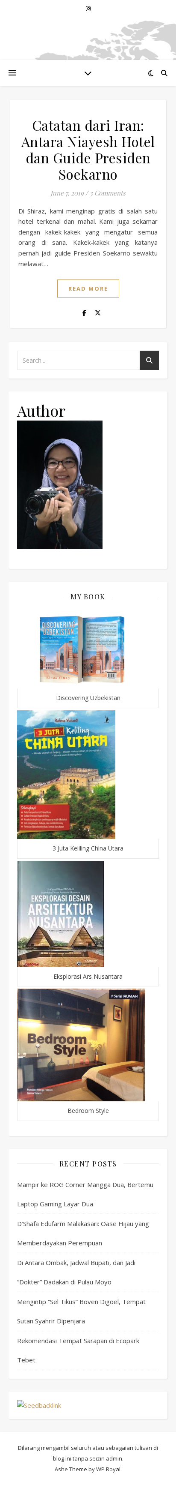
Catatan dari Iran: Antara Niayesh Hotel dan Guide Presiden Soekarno (88, 149)
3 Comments (108, 193)
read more (88, 288)
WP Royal (108, 1469)
